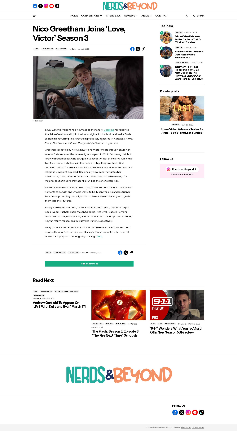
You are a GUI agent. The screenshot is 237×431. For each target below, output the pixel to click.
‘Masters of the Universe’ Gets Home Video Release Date (189, 54)
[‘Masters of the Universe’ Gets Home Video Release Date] (166, 52)
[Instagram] (46, 6)
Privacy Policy (186, 427)
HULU (36, 49)
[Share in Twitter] (138, 49)
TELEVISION (61, 49)
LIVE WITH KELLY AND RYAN (66, 291)
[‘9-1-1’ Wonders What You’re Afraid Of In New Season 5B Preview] (177, 305)
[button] (34, 16)
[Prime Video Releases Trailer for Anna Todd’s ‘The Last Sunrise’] (166, 37)
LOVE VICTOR (47, 49)
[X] (40, 6)
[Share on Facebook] (132, 49)
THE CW (109, 324)
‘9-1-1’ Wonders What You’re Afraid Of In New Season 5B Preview (176, 330)
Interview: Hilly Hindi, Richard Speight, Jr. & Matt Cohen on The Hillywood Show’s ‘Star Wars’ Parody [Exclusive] (189, 72)
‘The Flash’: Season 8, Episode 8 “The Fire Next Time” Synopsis (115, 333)
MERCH (179, 47)
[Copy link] (143, 49)
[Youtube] (51, 6)
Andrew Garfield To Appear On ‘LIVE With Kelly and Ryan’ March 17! (59, 305)
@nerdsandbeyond (183, 169)
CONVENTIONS (182, 63)
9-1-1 (153, 324)
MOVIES (179, 32)
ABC (35, 291)
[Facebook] (35, 6)
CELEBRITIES (46, 291)
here (99, 236)
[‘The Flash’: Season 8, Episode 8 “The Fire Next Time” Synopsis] (118, 305)
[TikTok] (57, 6)
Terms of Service (198, 427)
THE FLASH (120, 324)
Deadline (109, 129)
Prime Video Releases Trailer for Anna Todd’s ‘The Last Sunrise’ (188, 39)
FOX (160, 324)
